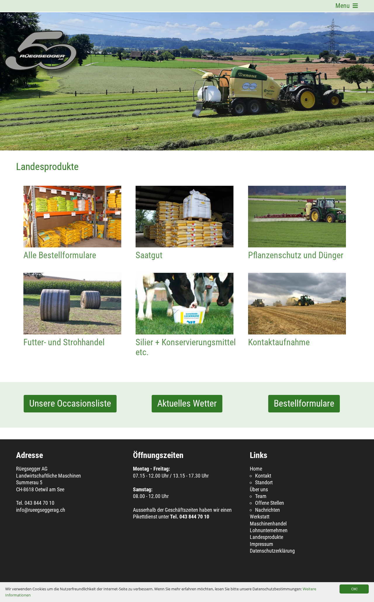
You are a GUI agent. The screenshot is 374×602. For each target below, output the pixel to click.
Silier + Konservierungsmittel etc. (184, 303)
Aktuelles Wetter (187, 403)
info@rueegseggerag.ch (40, 510)
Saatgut (184, 216)
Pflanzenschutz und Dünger (297, 216)
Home (256, 469)
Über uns (259, 489)
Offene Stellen (269, 503)
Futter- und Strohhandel (72, 303)
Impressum (261, 544)
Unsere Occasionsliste (70, 403)
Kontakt (263, 476)
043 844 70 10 (39, 503)
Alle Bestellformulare (72, 216)
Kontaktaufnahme (297, 303)
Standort (264, 482)
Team (260, 496)
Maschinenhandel (268, 524)
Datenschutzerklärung (272, 551)
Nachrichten (267, 510)
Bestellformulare (304, 403)
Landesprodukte (266, 537)
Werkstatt (259, 516)
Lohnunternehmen (269, 530)
